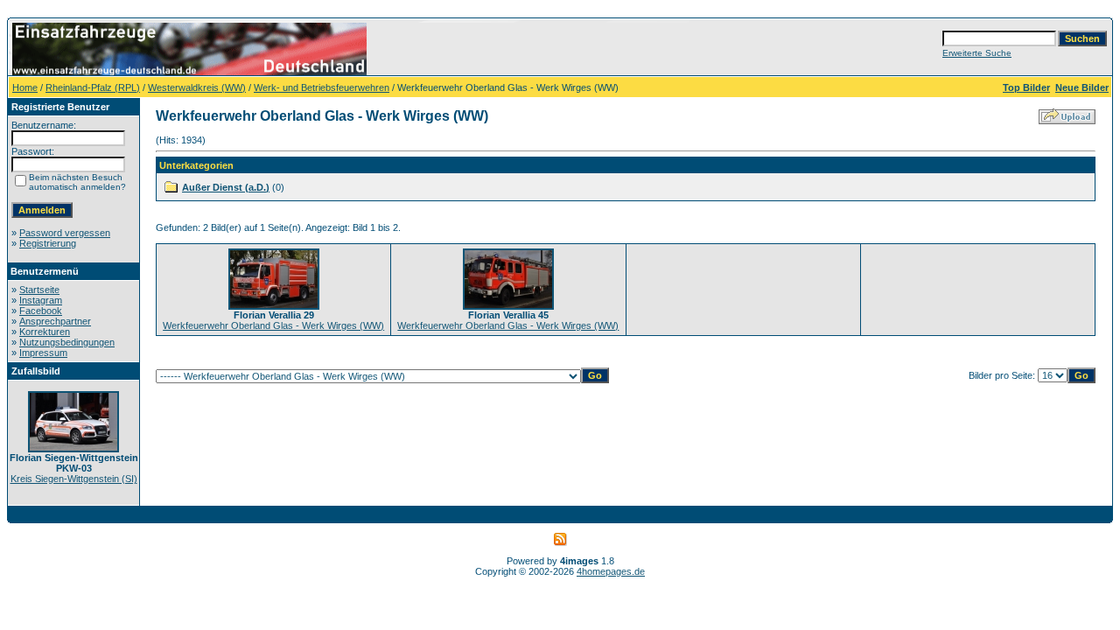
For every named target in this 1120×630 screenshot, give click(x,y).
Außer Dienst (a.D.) (226, 187)
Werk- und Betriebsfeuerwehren (321, 87)
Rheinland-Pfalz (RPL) (93, 87)
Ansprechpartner (55, 321)
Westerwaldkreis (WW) (197, 87)
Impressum (43, 352)
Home (25, 87)
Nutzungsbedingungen (67, 342)
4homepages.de (611, 571)
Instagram (40, 300)
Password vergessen (64, 233)
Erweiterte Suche (977, 53)
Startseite (39, 289)
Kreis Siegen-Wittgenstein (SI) (73, 478)
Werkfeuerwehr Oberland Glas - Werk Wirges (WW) (273, 325)
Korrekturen (44, 331)
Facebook (40, 310)
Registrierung (47, 243)
